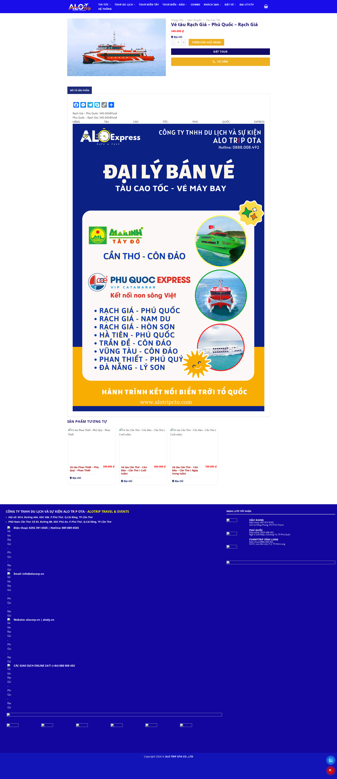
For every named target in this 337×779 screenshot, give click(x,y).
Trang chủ (177, 20)
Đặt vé (229, 4)
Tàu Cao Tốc (213, 20)
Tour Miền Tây (149, 4)
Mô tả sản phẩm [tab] (79, 90)
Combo (195, 4)
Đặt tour (220, 51)
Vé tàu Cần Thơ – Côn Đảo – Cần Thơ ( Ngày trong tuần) (185, 470)
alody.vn (48, 619)
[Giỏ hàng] (266, 6)
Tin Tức (103, 4)
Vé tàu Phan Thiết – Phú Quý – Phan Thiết (84, 469)
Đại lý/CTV (247, 4)
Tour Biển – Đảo (174, 4)
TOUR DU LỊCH (124, 4)
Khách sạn (211, 4)
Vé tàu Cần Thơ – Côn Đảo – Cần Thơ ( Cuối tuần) (134, 470)
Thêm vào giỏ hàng (206, 42)
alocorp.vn (33, 619)
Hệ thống (105, 9)
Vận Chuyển (194, 20)
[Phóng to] (72, 71)
